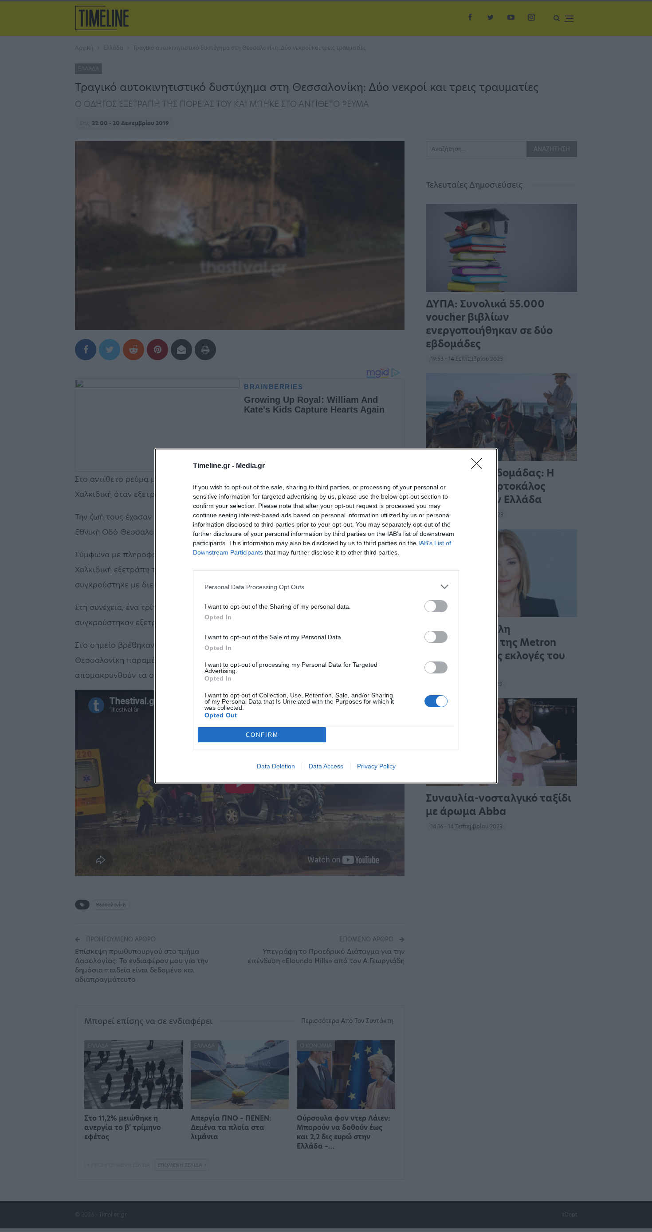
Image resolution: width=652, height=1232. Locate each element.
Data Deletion (276, 766)
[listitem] (326, 586)
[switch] (436, 606)
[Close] (479, 466)
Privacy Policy (376, 766)
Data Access (326, 766)
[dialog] (326, 616)
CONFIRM (262, 735)
